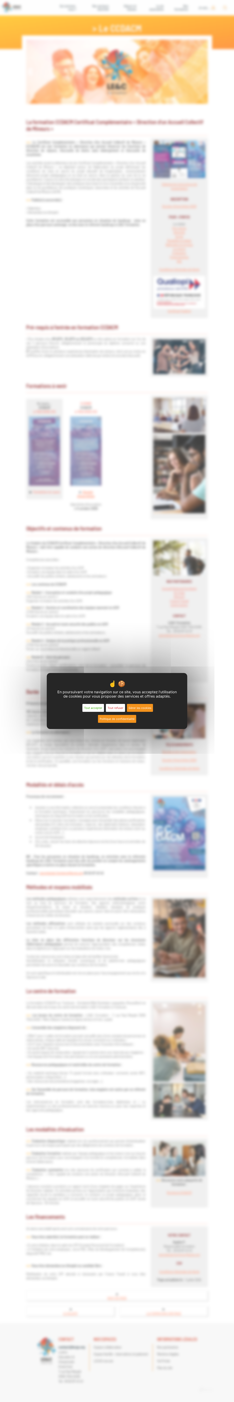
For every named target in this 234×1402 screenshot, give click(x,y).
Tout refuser (115, 708)
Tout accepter (93, 708)
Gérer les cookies (140, 708)
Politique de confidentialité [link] (117, 719)
